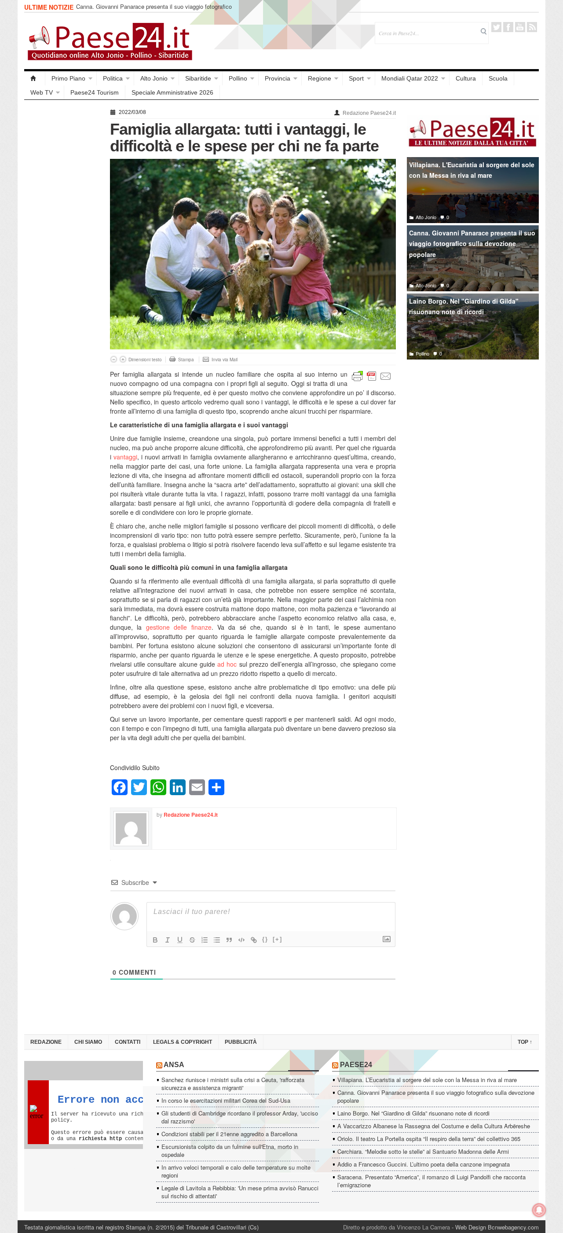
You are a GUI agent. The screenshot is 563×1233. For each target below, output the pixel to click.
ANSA (174, 1064)
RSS (532, 27)
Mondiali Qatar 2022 (409, 78)
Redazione (46, 1042)
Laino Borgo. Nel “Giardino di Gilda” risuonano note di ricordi (413, 1113)
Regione (319, 78)
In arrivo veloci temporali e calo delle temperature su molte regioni (236, 1171)
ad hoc (227, 664)
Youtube (520, 27)
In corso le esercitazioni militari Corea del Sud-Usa (225, 1100)
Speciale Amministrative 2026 (172, 92)
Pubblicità (241, 1042)
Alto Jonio (154, 78)
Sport (356, 78)
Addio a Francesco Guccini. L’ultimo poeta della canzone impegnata (423, 1164)
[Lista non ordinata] (217, 940)
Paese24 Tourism (94, 92)
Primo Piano (68, 78)
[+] (277, 939)
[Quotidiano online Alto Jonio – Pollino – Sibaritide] (34, 78)
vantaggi (125, 456)
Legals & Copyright (182, 1042)
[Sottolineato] (180, 940)
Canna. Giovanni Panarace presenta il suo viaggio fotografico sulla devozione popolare (154, 10)
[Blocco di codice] (241, 940)
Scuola (498, 78)
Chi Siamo (88, 1042)
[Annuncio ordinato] (204, 940)
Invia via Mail (225, 359)
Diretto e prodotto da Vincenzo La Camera (396, 1227)
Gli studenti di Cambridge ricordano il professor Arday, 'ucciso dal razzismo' (239, 1117)
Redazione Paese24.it (369, 113)
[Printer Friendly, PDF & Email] (371, 375)
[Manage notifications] (539, 1210)
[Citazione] (229, 940)
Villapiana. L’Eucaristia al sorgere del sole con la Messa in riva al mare (427, 1079)
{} (265, 939)
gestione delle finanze (179, 627)
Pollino (238, 78)
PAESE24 (356, 1064)
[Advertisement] (62, 238)
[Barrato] (192, 940)
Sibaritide (198, 78)
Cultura (466, 78)
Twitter (496, 27)
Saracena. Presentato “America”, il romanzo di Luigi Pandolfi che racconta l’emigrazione (431, 1181)
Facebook (508, 27)
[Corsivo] (167, 940)
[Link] (254, 940)
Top (525, 1042)
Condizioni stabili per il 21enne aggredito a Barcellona (229, 1134)
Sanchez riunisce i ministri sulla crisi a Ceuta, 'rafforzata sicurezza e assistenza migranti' (232, 1083)
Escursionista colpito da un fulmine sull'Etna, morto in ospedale (229, 1150)
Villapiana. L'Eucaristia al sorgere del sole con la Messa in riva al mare (471, 170)
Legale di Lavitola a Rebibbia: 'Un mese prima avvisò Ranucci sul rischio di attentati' (239, 1192)
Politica (113, 78)
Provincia (277, 78)
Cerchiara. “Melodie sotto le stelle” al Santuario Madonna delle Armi (423, 1151)
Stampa (186, 359)
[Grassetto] (155, 940)
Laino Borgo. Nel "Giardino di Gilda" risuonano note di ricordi (464, 306)
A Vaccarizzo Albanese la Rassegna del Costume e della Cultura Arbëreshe (433, 1126)
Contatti (127, 1042)
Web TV (41, 92)
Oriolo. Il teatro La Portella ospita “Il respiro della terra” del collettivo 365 (428, 1138)
